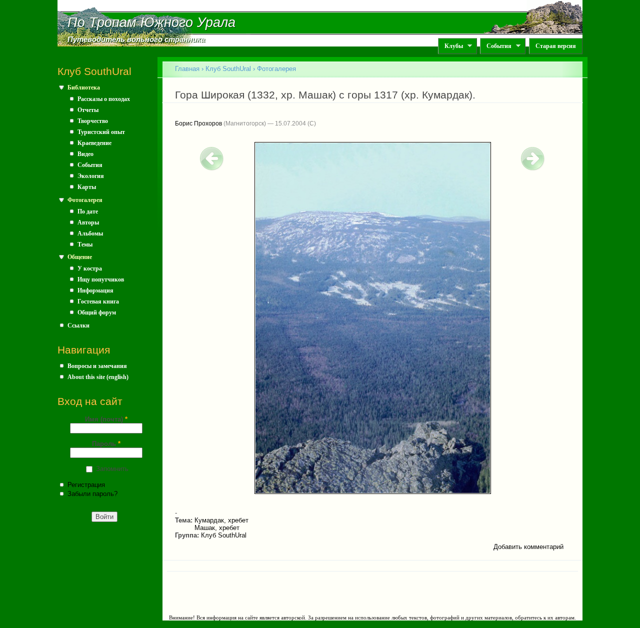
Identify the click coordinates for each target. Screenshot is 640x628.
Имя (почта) (106, 419)
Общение (80, 257)
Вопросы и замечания (97, 366)
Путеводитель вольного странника (136, 40)
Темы (85, 244)
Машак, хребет (217, 528)
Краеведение (95, 143)
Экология (91, 176)
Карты (87, 187)
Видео (86, 154)
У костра (90, 268)
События (496, 46)
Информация (96, 290)
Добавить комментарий (529, 546)
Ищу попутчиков (101, 279)
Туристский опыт (101, 132)
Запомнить (112, 468)
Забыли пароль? (93, 494)
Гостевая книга (98, 301)
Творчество (93, 121)
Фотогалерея (85, 200)
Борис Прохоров (198, 123)
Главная (187, 68)
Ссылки (79, 325)
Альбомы (90, 233)
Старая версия (556, 46)
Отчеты (88, 110)
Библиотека (84, 87)
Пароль (106, 444)
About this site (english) (98, 377)
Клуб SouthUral (228, 68)
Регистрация (86, 484)
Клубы (450, 46)
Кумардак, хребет (221, 520)
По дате (88, 211)
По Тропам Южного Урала (152, 22)
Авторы (88, 222)
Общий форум (97, 312)
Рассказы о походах (104, 99)
